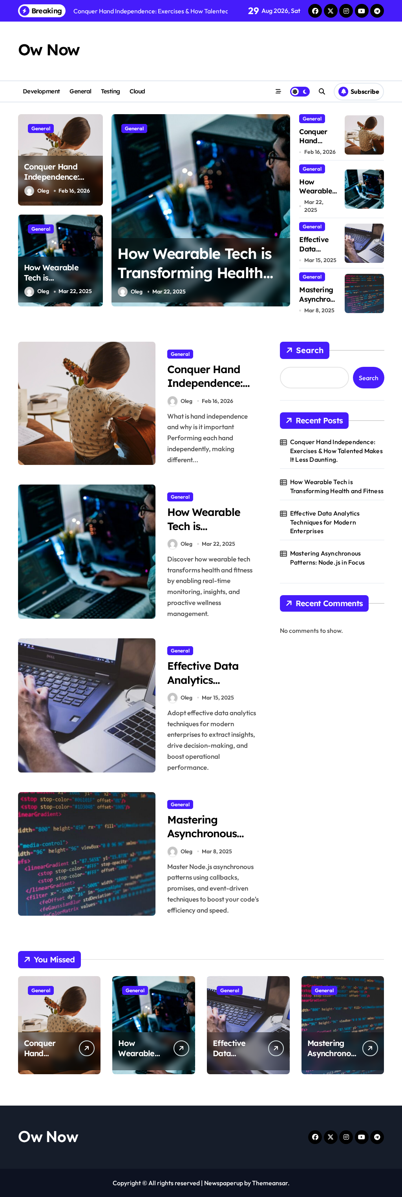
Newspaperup (223, 1183)
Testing (110, 91)
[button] (283, 209)
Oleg (43, 190)
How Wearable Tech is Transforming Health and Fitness (58, 282)
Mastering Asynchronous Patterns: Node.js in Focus (327, 557)
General (80, 91)
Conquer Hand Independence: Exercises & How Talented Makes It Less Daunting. (336, 450)
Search (309, 350)
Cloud (137, 91)
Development (41, 91)
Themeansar (270, 1183)
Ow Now (49, 49)
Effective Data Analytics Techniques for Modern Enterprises (325, 522)
